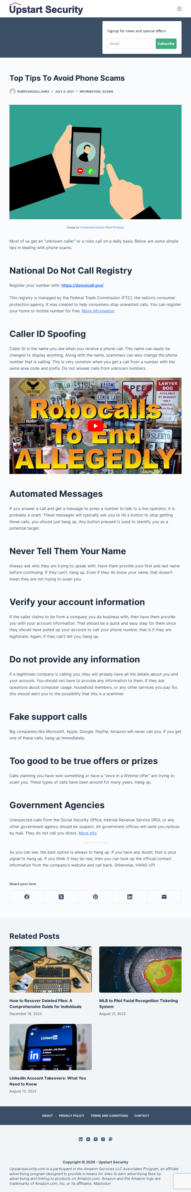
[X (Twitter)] (61, 897)
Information (90, 91)
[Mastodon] (110, 1139)
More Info (88, 833)
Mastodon (102, 1183)
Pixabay (118, 227)
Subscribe (166, 43)
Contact (141, 1116)
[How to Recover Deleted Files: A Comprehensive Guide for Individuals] (50, 969)
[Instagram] (103, 1139)
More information (98, 310)
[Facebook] (27, 897)
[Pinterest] (95, 897)
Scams (107, 91)
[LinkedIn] (130, 897)
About (47, 1116)
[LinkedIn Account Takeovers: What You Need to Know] (50, 1047)
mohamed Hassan (92, 227)
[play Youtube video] (95, 426)
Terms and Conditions (109, 1116)
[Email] (164, 897)
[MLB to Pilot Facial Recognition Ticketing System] (140, 969)
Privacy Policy (71, 1116)
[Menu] (179, 8)
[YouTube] (88, 1139)
